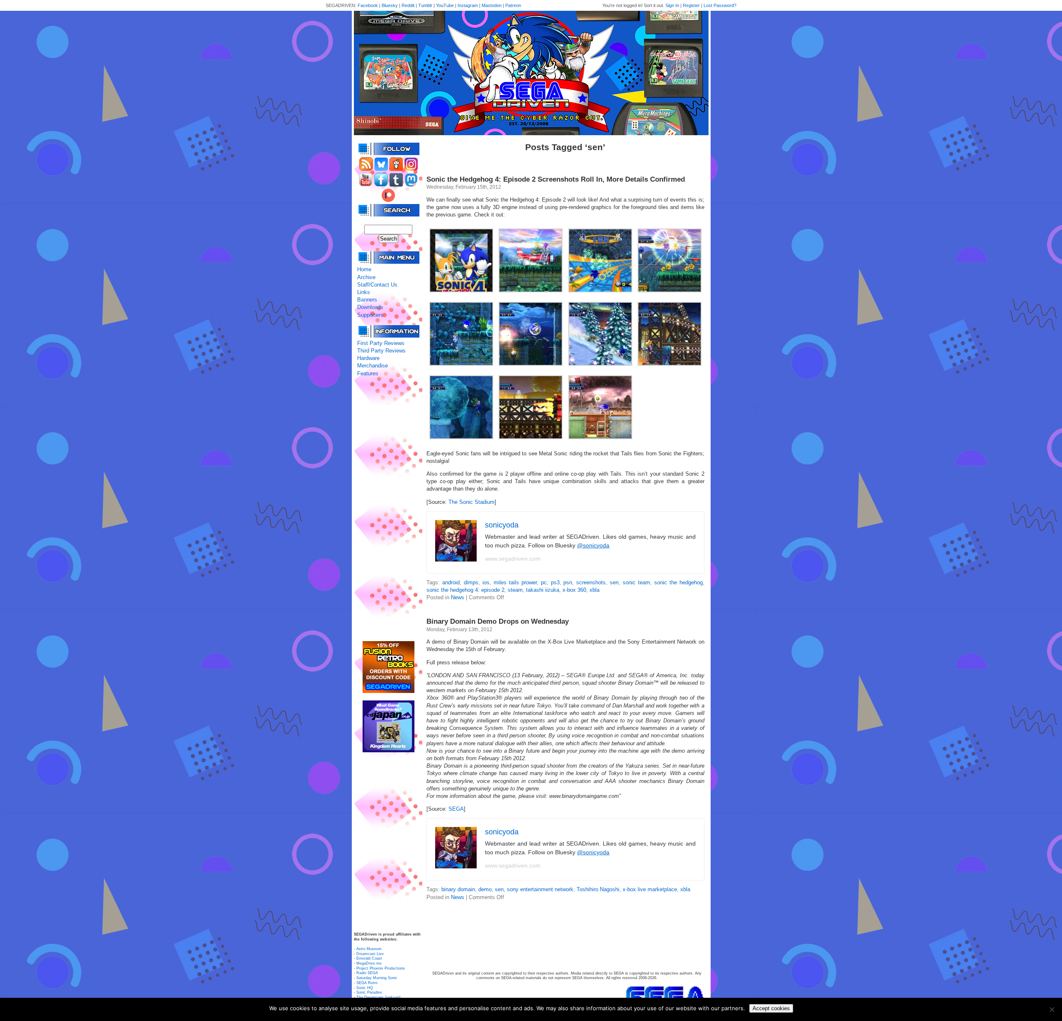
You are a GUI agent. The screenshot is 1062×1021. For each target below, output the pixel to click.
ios (486, 582)
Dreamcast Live (370, 954)
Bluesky (390, 5)
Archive (366, 277)
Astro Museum (369, 949)
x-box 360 (574, 590)
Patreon (513, 5)
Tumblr (425, 5)
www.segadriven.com (513, 558)
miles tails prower (515, 582)
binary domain (458, 889)
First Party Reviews (380, 343)
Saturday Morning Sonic (376, 978)
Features (367, 373)
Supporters (370, 315)
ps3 (555, 582)
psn (567, 582)
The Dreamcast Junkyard (378, 997)
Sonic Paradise (369, 992)
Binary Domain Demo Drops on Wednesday (497, 621)
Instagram (468, 5)
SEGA (456, 809)
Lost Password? (720, 5)
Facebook (368, 5)
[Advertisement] (388, 509)
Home (364, 269)
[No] (1051, 1009)
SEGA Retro (367, 983)
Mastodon (492, 5)
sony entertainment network (540, 889)
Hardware (368, 358)
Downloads (370, 307)
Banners (367, 300)
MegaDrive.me (369, 963)
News (457, 597)
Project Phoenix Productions (380, 968)
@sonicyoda (593, 545)
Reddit (408, 5)
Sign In (672, 5)
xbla (594, 590)
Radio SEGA (367, 973)
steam (515, 590)
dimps (471, 582)
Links (363, 292)
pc (544, 582)
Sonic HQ (364, 988)
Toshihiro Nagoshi (598, 889)
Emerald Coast (369, 958)
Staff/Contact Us (377, 285)
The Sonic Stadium (471, 502)
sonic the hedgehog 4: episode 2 (465, 590)
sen (614, 582)
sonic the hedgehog (678, 582)
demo (485, 889)
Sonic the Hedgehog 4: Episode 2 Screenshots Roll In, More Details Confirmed (555, 179)
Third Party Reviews (381, 351)
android (451, 582)
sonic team (636, 582)
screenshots (591, 582)
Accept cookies (771, 1008)
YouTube (445, 5)
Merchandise (372, 365)
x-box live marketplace (650, 889)
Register (691, 5)
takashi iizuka (542, 590)
